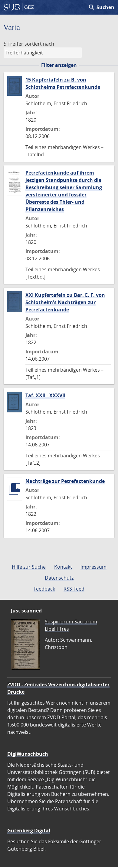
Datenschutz (59, 577)
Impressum (93, 567)
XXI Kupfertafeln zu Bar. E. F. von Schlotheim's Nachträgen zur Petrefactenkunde (65, 302)
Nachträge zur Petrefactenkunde (65, 481)
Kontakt (63, 567)
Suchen (101, 7)
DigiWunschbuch (27, 754)
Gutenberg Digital (28, 830)
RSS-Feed (74, 588)
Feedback (44, 588)
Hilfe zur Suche (29, 567)
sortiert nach (39, 43)
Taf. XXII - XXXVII (45, 395)
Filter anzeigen (59, 65)
